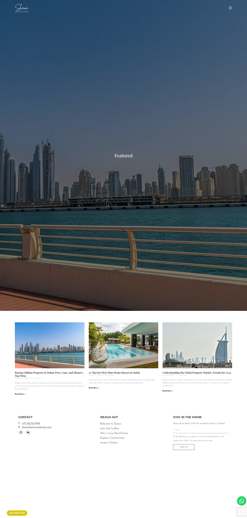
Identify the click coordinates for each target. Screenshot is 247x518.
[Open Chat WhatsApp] (241, 501)
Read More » (20, 394)
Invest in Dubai (109, 442)
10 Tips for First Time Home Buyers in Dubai (114, 372)
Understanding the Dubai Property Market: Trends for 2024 (197, 372)
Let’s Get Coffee (109, 428)
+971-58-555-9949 (31, 423)
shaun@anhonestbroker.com (37, 427)
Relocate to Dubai (110, 423)
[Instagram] (20, 432)
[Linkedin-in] (28, 432)
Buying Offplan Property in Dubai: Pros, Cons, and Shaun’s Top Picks (49, 374)
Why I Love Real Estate (114, 433)
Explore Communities (112, 438)
